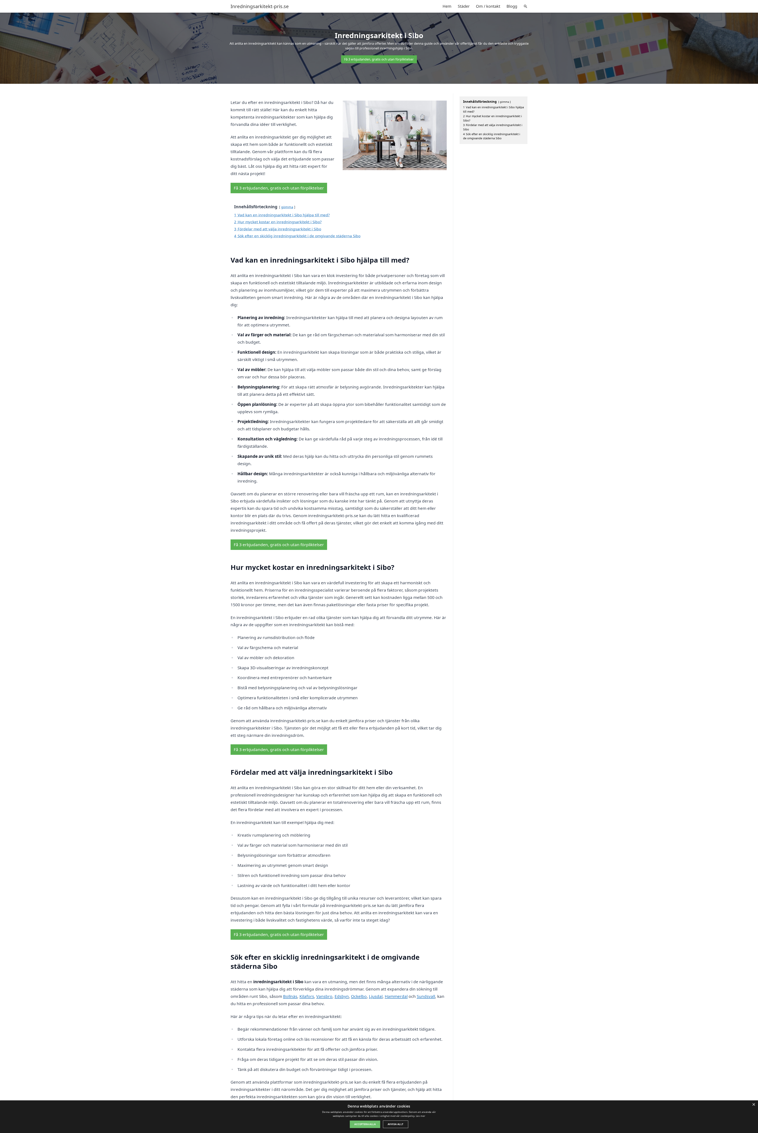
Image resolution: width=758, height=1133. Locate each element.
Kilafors (306, 996)
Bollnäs (290, 996)
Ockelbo (359, 996)
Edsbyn (342, 996)
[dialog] (379, 1116)
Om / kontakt (488, 6)
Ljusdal (376, 996)
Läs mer (420, 1116)
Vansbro (324, 996)
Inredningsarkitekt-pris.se (260, 6)
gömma (287, 207)
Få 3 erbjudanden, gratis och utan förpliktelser (379, 59)
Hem (447, 6)
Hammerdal (396, 996)
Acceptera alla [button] (365, 1124)
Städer (464, 6)
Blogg (512, 6)
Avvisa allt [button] (395, 1124)
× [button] (753, 1104)
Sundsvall (426, 996)
